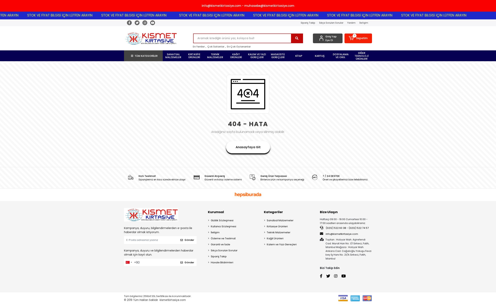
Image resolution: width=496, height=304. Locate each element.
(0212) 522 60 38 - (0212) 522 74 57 (347, 228)
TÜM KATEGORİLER (146, 56)
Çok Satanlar (215, 46)
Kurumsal (216, 212)
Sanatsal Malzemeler (280, 220)
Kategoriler (273, 212)
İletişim (363, 22)
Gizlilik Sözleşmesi (222, 220)
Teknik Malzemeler (278, 232)
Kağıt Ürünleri (275, 238)
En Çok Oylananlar (239, 46)
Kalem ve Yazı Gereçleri (282, 244)
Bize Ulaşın (329, 212)
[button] (358, 38)
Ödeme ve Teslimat (223, 238)
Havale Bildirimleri (222, 262)
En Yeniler (199, 46)
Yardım (351, 22)
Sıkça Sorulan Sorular (331, 22)
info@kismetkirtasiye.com (342, 234)
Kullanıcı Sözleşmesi (223, 226)
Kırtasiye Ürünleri (277, 226)
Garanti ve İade (220, 244)
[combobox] (128, 262)
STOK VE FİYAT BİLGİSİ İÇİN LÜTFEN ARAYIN (50, 15)
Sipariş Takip (308, 22)
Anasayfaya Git (248, 147)
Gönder (189, 240)
